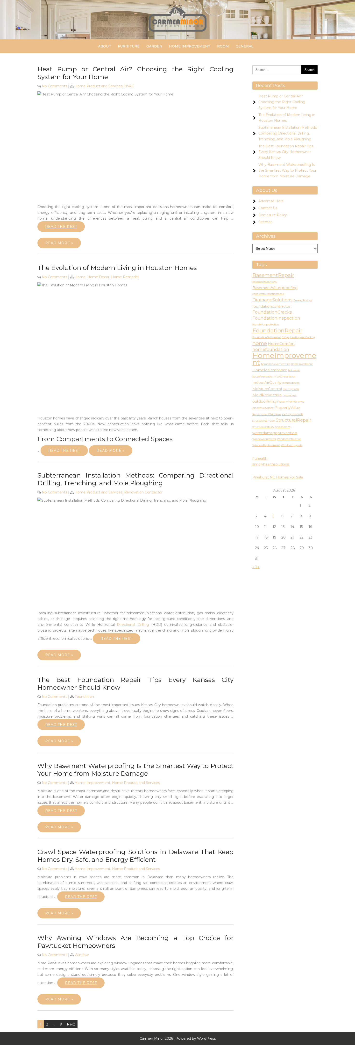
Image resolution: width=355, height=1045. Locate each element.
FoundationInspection (276, 318)
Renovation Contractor (143, 492)
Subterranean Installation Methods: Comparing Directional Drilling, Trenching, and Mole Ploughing (135, 479)
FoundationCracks (272, 312)
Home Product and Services (98, 86)
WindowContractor (264, 439)
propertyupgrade (263, 408)
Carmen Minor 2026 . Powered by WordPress (178, 1038)
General (244, 46)
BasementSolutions (264, 281)
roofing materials (292, 414)
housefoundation (263, 376)
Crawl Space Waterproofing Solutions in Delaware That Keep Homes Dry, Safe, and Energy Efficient (135, 855)
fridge (285, 337)
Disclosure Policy (272, 215)
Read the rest (61, 226)
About (104, 46)
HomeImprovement (284, 359)
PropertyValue (287, 407)
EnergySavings (302, 300)
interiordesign (291, 382)
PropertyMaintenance (290, 401)
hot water (294, 370)
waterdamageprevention (274, 433)
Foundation (84, 696)
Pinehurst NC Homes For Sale (277, 477)
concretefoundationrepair (268, 294)
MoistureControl (267, 389)
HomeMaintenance (269, 370)
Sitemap (265, 222)
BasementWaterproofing (275, 288)
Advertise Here (271, 201)
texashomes (282, 427)
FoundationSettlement (266, 337)
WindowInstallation (289, 439)
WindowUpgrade (291, 445)
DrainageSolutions (272, 300)
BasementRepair (273, 275)
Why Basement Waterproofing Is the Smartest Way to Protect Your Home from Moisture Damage (135, 769)
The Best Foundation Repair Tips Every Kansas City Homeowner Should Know (285, 152)
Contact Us (267, 208)
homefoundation (270, 349)
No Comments (54, 86)
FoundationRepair (277, 330)
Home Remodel (125, 277)
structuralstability (263, 427)
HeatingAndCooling (302, 337)
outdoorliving (264, 401)
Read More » (59, 243)
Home (80, 277)
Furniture (129, 46)
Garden (154, 46)
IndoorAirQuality (266, 382)
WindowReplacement (266, 445)
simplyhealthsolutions (270, 464)
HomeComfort (281, 344)
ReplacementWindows (266, 414)
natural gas (290, 395)
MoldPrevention (267, 395)
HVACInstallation (285, 376)
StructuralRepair (293, 420)
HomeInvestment (302, 364)
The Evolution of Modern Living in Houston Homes (117, 268)
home (259, 343)
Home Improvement (189, 46)
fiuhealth (259, 458)
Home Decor (98, 277)
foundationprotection (265, 324)
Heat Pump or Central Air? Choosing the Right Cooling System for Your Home (281, 102)
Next (71, 1024)
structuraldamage (263, 420)
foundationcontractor (271, 306)
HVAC (129, 86)
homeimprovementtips (275, 364)
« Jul (256, 567)
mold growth (291, 389)
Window (82, 955)
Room (223, 46)
